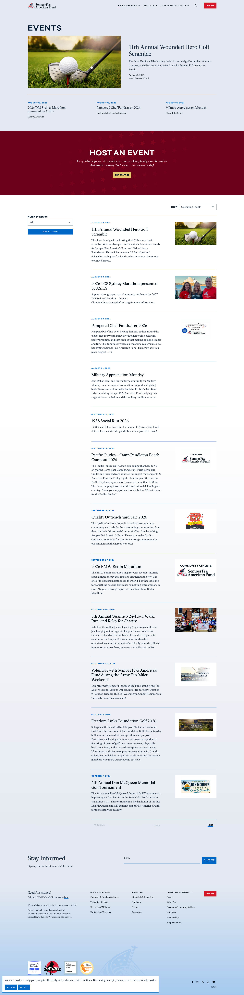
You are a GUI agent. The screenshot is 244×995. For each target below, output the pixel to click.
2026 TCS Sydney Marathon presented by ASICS (124, 286)
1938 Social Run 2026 (110, 421)
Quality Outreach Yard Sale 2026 (119, 517)
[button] (195, 5)
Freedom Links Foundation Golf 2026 (123, 721)
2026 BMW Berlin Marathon (116, 566)
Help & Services (127, 5)
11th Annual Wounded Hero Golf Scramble (119, 232)
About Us (149, 5)
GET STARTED (122, 175)
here (66, 897)
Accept (10, 987)
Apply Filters (50, 232)
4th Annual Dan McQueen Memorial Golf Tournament (123, 785)
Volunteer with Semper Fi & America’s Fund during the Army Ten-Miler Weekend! (124, 675)
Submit (209, 860)
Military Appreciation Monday (117, 374)
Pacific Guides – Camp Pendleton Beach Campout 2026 (125, 457)
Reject (23, 987)
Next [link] (210, 825)
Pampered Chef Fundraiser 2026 (119, 325)
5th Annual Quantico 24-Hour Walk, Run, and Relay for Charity (123, 618)
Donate (210, 5)
